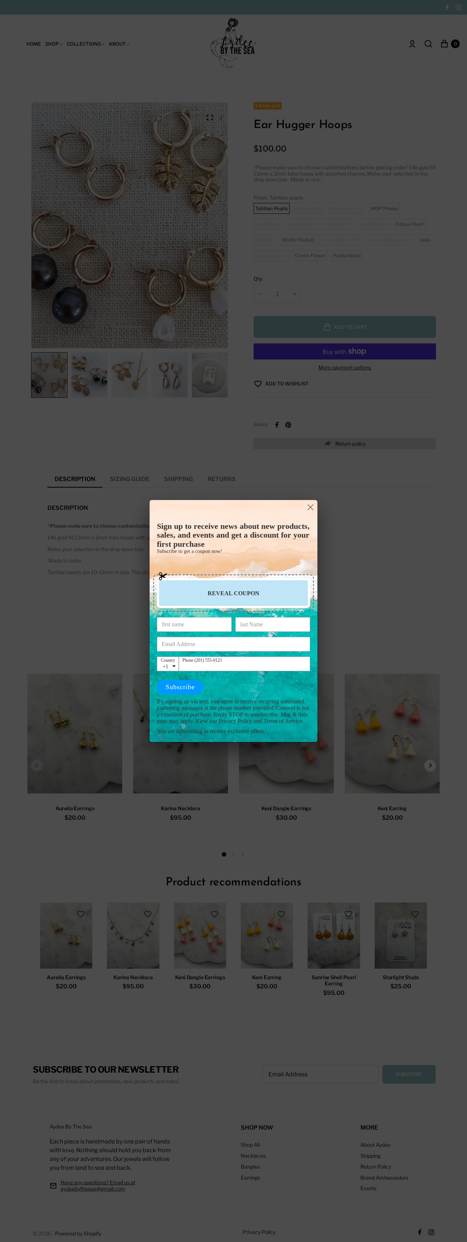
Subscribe (180, 687)
